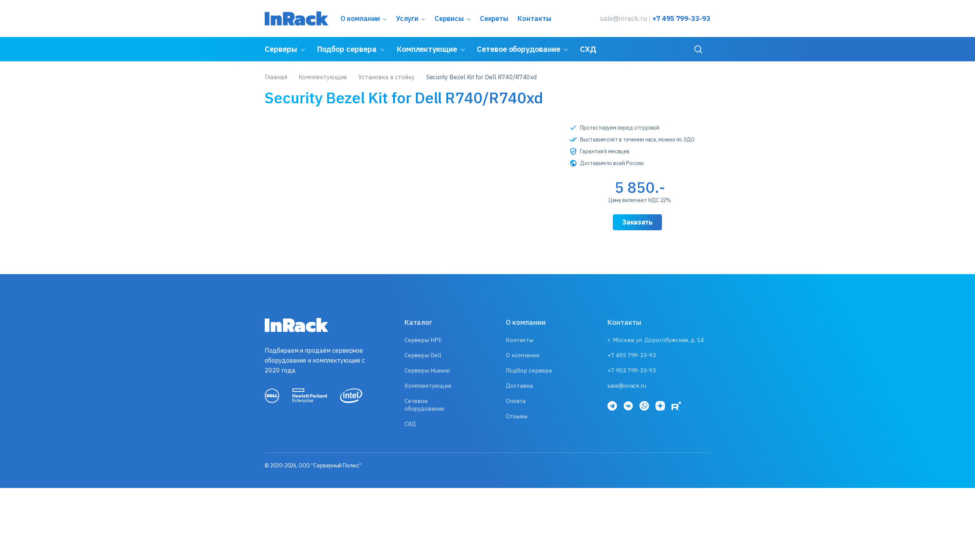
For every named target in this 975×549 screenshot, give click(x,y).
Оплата (516, 401)
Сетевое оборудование (518, 49)
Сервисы (449, 18)
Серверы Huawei (427, 370)
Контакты (534, 18)
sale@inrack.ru (623, 18)
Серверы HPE (423, 340)
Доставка (519, 385)
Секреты (494, 18)
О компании (360, 18)
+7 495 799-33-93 (681, 18)
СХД (588, 49)
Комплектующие (426, 49)
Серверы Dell (422, 355)
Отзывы (516, 416)
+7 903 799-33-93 (631, 370)
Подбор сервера (347, 49)
